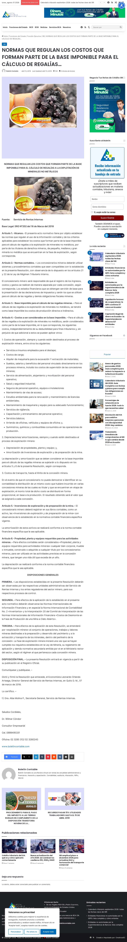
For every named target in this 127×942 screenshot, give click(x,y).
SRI (43, 36)
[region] (32, 922)
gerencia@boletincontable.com (62, 923)
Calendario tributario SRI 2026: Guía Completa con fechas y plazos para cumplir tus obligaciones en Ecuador (115, 387)
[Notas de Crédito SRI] (107, 132)
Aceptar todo (48, 932)
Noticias (43, 27)
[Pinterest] (48, 756)
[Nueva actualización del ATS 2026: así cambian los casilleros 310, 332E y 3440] (43, 846)
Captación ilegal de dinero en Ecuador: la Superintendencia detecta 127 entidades (114, 319)
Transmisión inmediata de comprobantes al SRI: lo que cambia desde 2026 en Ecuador (115, 437)
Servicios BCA (55, 27)
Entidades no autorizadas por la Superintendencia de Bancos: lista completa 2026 (114, 287)
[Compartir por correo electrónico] (65, 756)
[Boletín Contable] (14, 14)
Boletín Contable (12, 71)
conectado (24, 884)
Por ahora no (32, 932)
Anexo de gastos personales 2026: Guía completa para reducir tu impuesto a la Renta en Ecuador (115, 368)
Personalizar (16, 932)
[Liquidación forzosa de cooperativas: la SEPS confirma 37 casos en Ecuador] (96, 302)
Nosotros (67, 27)
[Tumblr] (42, 756)
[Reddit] (53, 756)
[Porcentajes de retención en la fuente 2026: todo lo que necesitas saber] (96, 403)
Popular (107, 354)
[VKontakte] (59, 756)
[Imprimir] (71, 756)
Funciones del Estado (18, 27)
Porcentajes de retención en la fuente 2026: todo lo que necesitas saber (114, 404)
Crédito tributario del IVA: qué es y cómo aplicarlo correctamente (13, 857)
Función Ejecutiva (34, 36)
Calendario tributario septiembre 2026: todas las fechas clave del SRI (115, 257)
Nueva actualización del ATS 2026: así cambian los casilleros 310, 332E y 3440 (42, 857)
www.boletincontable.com (16, 746)
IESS (37, 27)
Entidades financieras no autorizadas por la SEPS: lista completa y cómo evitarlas (72, 2)
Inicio (5, 27)
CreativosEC (120, 938)
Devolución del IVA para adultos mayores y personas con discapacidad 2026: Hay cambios (114, 420)
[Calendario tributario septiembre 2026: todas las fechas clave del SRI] (96, 256)
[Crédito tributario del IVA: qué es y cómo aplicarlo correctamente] (14, 846)
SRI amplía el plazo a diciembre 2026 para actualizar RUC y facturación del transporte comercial (71, 860)
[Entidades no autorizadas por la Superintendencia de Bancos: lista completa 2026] (96, 285)
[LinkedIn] (36, 756)
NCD (31, 27)
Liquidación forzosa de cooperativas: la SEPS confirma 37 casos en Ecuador (114, 303)
